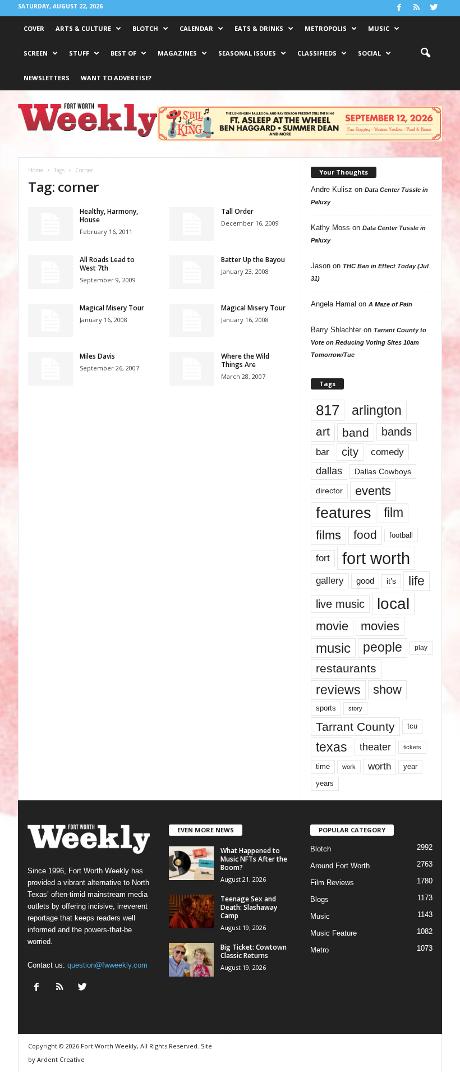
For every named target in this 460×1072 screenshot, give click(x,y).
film (393, 513)
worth (379, 766)
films (328, 535)
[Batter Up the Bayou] (191, 272)
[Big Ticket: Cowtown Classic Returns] (191, 960)
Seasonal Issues (247, 53)
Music (378, 28)
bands (396, 431)
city (350, 452)
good (365, 580)
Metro (319, 950)
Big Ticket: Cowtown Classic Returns (253, 951)
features (343, 513)
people (382, 647)
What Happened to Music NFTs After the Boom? (253, 859)
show (387, 689)
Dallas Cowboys (383, 471)
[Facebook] (399, 8)
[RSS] (416, 8)
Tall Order (237, 211)
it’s (391, 581)
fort (323, 558)
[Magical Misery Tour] (50, 320)
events (373, 491)
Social (369, 53)
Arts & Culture (83, 28)
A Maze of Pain (390, 304)
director (329, 491)
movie (332, 626)
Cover (34, 28)
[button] (425, 53)
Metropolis (326, 28)
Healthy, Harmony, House (109, 216)
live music (340, 603)
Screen (36, 53)
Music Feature (333, 933)
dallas (329, 471)
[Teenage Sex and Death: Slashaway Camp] (191, 911)
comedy (387, 451)
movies (380, 626)
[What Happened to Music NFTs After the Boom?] (191, 863)
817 (327, 410)
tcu (412, 726)
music (333, 648)
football (401, 535)
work (349, 766)
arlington (377, 410)
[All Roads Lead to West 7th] (50, 272)
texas (331, 747)
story (355, 708)
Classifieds (317, 53)
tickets (412, 747)
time (323, 766)
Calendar (196, 28)
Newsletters (47, 78)
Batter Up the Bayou (253, 259)
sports (326, 708)
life (416, 581)
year (410, 767)
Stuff (79, 53)
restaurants (346, 668)
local (393, 603)
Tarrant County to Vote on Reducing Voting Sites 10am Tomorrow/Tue (368, 342)
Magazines (177, 53)
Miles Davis (97, 356)
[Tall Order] (191, 224)
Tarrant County (355, 726)
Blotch (145, 28)
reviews (338, 689)
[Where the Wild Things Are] (191, 369)
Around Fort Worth (340, 866)
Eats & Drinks (258, 28)
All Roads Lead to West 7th (107, 264)
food (365, 535)
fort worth (376, 558)
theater (375, 747)
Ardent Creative (61, 1059)
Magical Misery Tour (112, 308)
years (325, 783)
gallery (330, 580)
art (323, 431)
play (421, 648)
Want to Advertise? (116, 78)
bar (322, 452)
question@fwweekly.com (107, 965)
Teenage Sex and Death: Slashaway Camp (248, 907)
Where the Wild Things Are (245, 360)
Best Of (123, 53)
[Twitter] (433, 8)
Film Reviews (332, 882)
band (355, 432)
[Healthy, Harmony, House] (50, 224)
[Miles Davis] (50, 369)
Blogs (319, 899)
